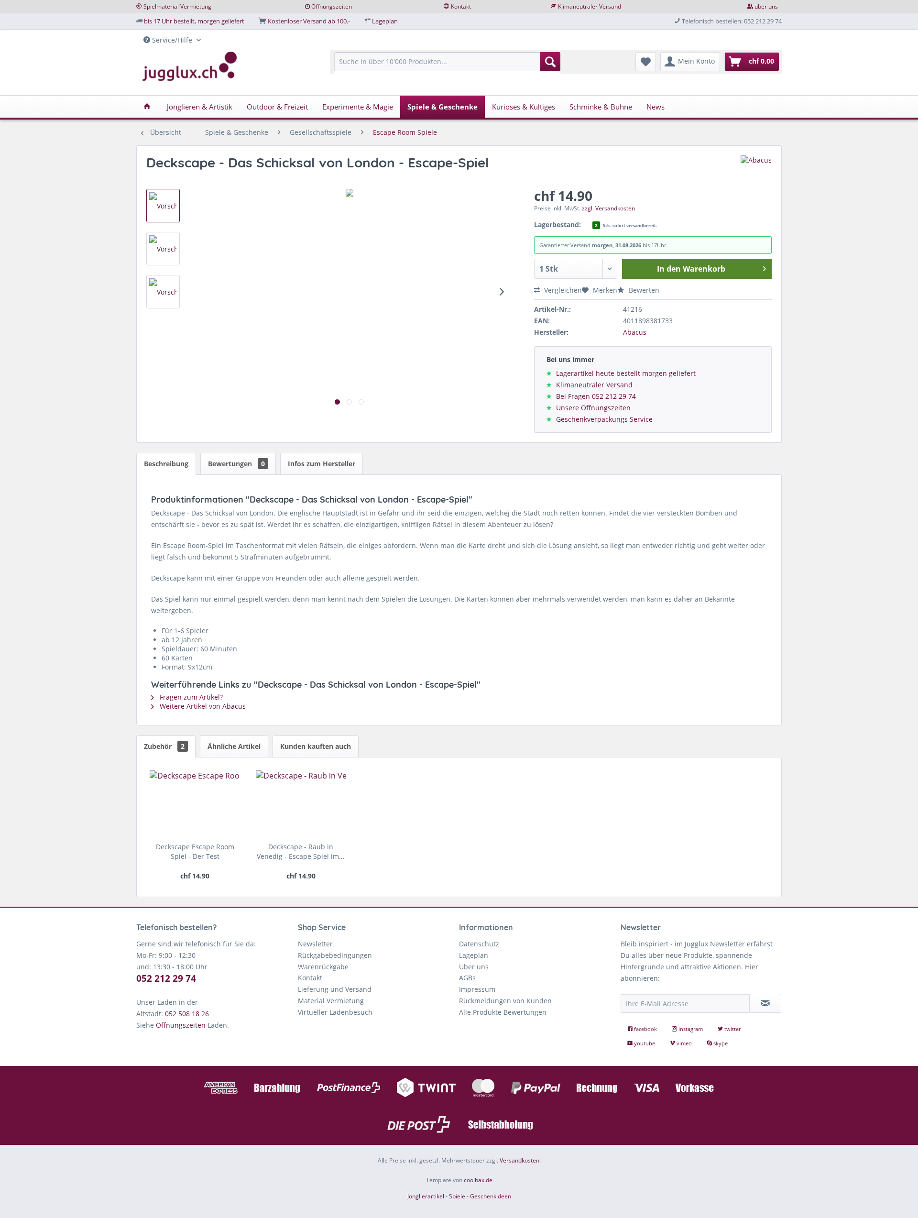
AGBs (467, 977)
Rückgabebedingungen (335, 955)
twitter (732, 1028)
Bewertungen (236, 463)
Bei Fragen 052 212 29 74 (596, 396)
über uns (766, 6)
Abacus (634, 332)
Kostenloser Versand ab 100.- (309, 21)
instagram (690, 1028)
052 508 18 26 (187, 1013)
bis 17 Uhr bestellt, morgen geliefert (194, 21)
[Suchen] (550, 61)
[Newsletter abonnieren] (765, 1003)
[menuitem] (447, 66)
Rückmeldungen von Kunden (505, 1000)
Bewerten (643, 290)
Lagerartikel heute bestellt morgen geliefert (626, 373)
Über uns (474, 966)
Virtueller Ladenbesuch (335, 1012)
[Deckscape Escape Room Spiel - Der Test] (195, 803)
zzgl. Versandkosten (608, 208)
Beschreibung (166, 463)
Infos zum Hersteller (321, 463)
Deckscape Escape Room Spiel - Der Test (195, 851)
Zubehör (164, 746)
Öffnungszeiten (331, 6)
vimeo (684, 1043)
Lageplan (385, 21)
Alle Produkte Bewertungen (502, 1012)
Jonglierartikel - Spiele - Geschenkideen (459, 1196)
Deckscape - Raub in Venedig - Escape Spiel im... (301, 851)
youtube (644, 1043)
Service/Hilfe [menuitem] (172, 39)
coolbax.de (478, 1180)
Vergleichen (562, 290)
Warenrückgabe (323, 966)
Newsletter (315, 943)
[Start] (147, 107)
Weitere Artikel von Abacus (202, 706)
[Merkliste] (645, 61)
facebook (645, 1028)
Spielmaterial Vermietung (177, 6)
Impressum (477, 989)
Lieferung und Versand (335, 989)
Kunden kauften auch (315, 746)
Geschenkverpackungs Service (604, 419)
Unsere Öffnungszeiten (593, 407)
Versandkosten (519, 1160)
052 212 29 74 (166, 978)
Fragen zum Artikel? (190, 697)
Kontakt (461, 6)
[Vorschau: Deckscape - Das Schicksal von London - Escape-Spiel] (163, 205)
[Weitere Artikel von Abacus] (756, 172)
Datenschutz (479, 943)
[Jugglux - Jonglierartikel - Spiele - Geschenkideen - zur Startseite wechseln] (190, 66)
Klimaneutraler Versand (589, 6)
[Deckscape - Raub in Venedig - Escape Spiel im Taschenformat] (301, 803)
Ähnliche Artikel (234, 746)
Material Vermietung (331, 1000)
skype (720, 1043)
